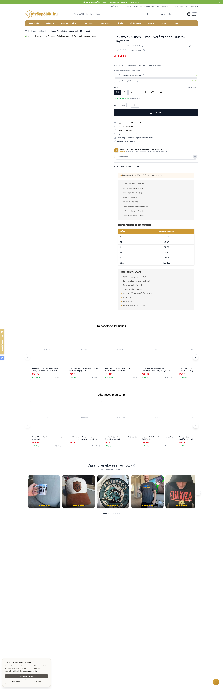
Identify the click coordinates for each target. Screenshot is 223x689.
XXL (153, 92)
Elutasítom (16, 681)
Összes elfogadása (27, 676)
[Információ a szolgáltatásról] (143, 75)
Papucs (164, 23)
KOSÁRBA (158, 113)
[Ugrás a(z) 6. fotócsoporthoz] (115, 513)
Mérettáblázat (166, 6)
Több (176, 23)
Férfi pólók (34, 23)
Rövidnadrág (135, 23)
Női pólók (50, 23)
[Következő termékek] (195, 357)
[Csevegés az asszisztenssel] (216, 682)
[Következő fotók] (198, 492)
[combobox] (111, 14)
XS (117, 92)
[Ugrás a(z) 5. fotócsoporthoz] (113, 513)
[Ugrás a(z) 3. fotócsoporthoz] (110, 513)
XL (145, 92)
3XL (161, 92)
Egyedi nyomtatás (165, 14)
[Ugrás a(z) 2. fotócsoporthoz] (108, 513)
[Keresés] (146, 14)
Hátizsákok (105, 23)
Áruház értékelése (180, 6)
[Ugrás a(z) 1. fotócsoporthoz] (105, 513)
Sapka (151, 23)
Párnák (120, 23)
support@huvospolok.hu (135, 6)
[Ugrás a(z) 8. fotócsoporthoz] (119, 513)
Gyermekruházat (69, 23)
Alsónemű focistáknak (38, 31)
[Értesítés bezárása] (219, 2)
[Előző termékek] (27, 357)
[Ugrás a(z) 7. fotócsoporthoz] (117, 513)
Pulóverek (88, 23)
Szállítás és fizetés (152, 6)
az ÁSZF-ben (33, 671)
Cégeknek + (194, 6)
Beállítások (37, 681)
